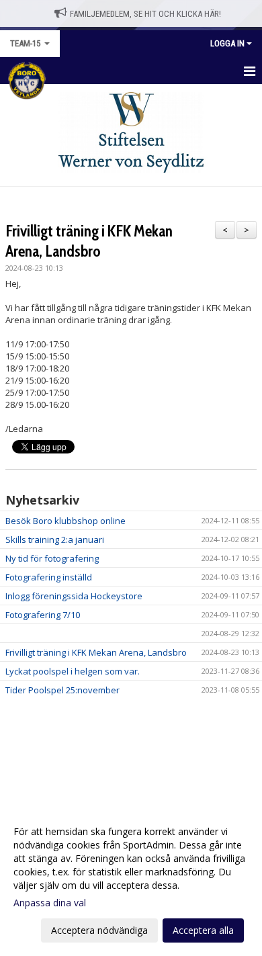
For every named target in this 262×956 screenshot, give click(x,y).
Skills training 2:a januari (54, 539)
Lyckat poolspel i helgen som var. (72, 671)
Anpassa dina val (49, 903)
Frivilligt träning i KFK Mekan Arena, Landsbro (96, 652)
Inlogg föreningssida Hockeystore (73, 596)
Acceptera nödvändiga (99, 930)
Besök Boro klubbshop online (65, 521)
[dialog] (131, 880)
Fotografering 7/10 (42, 615)
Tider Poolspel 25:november (62, 690)
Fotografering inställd (48, 577)
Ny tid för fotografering (52, 558)
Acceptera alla (203, 930)
